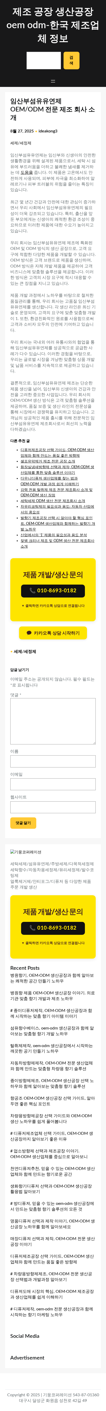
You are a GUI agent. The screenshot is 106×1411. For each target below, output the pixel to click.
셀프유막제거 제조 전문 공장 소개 (48, 461)
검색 (71, 60)
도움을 (27, 172)
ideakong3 (48, 131)
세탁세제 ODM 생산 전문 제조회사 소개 (53, 501)
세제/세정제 (20, 143)
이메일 (16, 774)
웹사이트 (18, 797)
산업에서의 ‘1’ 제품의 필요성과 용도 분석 (54, 535)
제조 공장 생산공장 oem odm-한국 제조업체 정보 (53, 25)
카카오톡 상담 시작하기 (57, 633)
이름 (14, 751)
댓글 (15, 695)
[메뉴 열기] (53, 81)
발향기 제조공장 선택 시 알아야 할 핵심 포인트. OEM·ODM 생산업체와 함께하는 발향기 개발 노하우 (58, 523)
